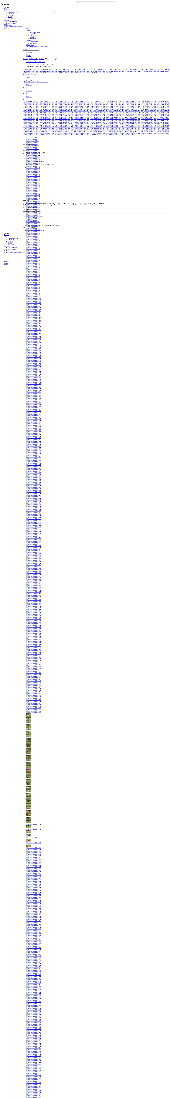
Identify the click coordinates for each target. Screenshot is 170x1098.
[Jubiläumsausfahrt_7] (32, 147)
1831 (94, 119)
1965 (68, 128)
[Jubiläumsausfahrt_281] (33, 582)
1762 (94, 114)
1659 (24, 108)
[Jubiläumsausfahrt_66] (33, 241)
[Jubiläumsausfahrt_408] (33, 852)
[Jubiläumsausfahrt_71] (33, 249)
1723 (138, 111)
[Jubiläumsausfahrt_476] (33, 960)
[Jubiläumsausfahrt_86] (33, 272)
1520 (113, 69)
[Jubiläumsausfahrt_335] (33, 668)
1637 (30, 106)
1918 (62, 125)
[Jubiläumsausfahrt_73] (33, 252)
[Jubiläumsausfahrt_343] (33, 681)
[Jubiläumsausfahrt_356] (33, 701)
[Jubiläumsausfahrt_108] (33, 307)
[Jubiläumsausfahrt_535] (33, 1054)
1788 (113, 115)
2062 (100, 135)
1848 (56, 120)
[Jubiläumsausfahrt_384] (28, 785)
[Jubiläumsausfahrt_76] (33, 257)
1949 (113, 127)
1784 (88, 115)
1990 (81, 130)
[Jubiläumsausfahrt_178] (33, 419)
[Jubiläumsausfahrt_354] (33, 698)
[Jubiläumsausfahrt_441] (33, 905)
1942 (68, 127)
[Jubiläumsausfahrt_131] (33, 344)
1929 (132, 125)
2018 (113, 131)
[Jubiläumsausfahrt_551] (33, 1079)
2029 (37, 133)
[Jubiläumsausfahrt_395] (28, 822)
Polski (6, 264)
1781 (68, 115)
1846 (43, 120)
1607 (132, 103)
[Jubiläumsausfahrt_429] (33, 886)
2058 (75, 135)
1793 (145, 115)
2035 (75, 133)
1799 (37, 117)
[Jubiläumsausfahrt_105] (33, 303)
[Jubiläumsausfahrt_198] (33, 450)
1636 (24, 106)
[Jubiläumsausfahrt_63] (33, 236)
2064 (113, 135)
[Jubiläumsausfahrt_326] (33, 654)
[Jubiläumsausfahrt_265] (33, 557)
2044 (132, 133)
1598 (75, 103)
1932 (151, 125)
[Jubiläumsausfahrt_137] (33, 353)
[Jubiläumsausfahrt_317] (33, 639)
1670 (94, 108)
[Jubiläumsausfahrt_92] (33, 282)
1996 (119, 130)
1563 (94, 72)
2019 (119, 131)
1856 (107, 120)
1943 (75, 127)
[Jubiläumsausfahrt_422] (33, 875)
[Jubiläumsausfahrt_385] (28, 788)
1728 (24, 112)
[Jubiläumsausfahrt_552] (33, 1081)
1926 (113, 125)
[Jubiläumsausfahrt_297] (33, 608)
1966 (75, 128)
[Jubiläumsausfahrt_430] (33, 887)
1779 (56, 115)
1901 (100, 123)
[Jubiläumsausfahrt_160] (33, 390)
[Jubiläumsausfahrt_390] (28, 805)
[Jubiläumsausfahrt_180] (33, 422)
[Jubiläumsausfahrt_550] (33, 1078)
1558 (62, 72)
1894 (56, 123)
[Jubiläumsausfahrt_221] (33, 487)
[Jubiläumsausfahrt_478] (33, 964)
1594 (49, 103)
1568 (30, 101)
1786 (100, 115)
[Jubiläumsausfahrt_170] (33, 406)
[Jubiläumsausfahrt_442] (33, 906)
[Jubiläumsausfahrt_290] (33, 596)
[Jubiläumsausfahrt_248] (33, 530)
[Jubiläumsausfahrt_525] (33, 1038)
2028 (30, 133)
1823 (43, 119)
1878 (100, 122)
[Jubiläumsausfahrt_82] (33, 266)
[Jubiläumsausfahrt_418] (33, 868)
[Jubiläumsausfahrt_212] (33, 473)
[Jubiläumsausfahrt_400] (28, 836)
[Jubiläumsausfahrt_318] (33, 641)
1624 (94, 104)
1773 (164, 114)
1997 (126, 130)
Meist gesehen (32, 158)
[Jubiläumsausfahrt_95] (33, 287)
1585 (139, 101)
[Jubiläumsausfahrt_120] (33, 326)
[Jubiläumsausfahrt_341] (33, 677)
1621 (75, 104)
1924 (100, 125)
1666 (68, 108)
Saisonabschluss (12, 23)
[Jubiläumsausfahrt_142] (33, 361)
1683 (30, 109)
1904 (119, 123)
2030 (43, 133)
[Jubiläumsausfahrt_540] (33, 1062)
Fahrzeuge (11, 15)
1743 (119, 112)
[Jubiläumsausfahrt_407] (33, 851)
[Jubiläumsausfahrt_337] (33, 671)
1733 (56, 112)
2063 (107, 135)
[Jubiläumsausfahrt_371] (28, 740)
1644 (75, 106)
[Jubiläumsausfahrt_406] (33, 849)
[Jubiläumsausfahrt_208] (33, 466)
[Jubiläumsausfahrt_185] (33, 430)
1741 (107, 112)
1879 (107, 122)
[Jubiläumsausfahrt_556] (33, 1087)
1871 (56, 122)
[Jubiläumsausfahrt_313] (33, 633)
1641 (56, 106)
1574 (68, 101)
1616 (43, 104)
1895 (62, 123)
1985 (49, 130)
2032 (56, 133)
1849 (62, 120)
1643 (68, 106)
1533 (49, 71)
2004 (24, 131)
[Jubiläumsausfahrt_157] (33, 385)
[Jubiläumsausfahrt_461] (33, 937)
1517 (94, 69)
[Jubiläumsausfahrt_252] (33, 536)
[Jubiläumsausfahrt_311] (33, 630)
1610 (151, 103)
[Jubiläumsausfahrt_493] (33, 987)
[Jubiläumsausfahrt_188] (33, 434)
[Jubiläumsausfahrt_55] (33, 223)
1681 (164, 108)
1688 (62, 109)
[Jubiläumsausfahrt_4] (32, 142)
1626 (107, 104)
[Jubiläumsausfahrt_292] (33, 600)
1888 (164, 122)
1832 (100, 119)
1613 (24, 104)
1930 (139, 125)
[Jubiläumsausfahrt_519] (33, 1029)
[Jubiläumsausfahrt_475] (33, 959)
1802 (56, 117)
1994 (107, 130)
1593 (43, 103)
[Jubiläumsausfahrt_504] (33, 1005)
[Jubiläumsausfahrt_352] (33, 695)
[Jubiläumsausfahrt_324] (33, 650)
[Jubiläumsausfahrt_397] (28, 827)
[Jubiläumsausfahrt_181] (33, 423)
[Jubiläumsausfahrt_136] (33, 352)
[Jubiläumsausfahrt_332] (33, 663)
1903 (113, 123)
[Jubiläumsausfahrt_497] (33, 994)
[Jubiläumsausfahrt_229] (33, 500)
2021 (132, 131)
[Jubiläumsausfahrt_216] (33, 479)
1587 (151, 101)
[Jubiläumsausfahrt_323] (33, 649)
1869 (43, 122)
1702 (151, 109)
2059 (81, 135)
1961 (43, 128)
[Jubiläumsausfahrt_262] (33, 552)
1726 (158, 111)
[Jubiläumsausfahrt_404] (28, 846)
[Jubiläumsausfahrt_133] (33, 347)
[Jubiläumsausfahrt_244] (33, 523)
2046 (145, 133)
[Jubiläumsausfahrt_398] (33, 829)
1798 (30, 117)
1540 (94, 71)
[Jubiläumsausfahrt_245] (33, 525)
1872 (62, 122)
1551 (164, 71)
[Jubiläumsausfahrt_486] (33, 976)
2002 (158, 130)
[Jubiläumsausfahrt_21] (33, 169)
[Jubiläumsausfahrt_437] (33, 898)
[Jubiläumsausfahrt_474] (33, 957)
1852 (81, 120)
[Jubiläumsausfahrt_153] (33, 379)
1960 (37, 128)
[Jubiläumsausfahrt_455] (33, 927)
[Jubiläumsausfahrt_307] (33, 623)
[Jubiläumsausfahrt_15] (33, 160)
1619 (62, 104)
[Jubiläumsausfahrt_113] (33, 315)
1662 (43, 108)
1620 (68, 104)
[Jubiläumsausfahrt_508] (33, 1011)
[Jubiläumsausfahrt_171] (33, 407)
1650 (113, 106)
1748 (151, 112)
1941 (62, 127)
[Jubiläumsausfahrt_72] (33, 250)
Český (6, 263)
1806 (81, 117)
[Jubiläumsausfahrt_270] (33, 565)
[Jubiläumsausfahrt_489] (33, 981)
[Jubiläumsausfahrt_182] (33, 425)
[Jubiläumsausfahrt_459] (33, 933)
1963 (56, 128)
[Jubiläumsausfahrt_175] (33, 414)
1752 (30, 114)
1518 (100, 69)
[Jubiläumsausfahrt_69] (33, 245)
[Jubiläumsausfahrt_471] (33, 952)
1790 (126, 115)
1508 (37, 69)
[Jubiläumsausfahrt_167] (33, 401)
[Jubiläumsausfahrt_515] (33, 1022)
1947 (100, 127)
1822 (37, 119)
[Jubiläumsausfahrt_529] (33, 1045)
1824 (49, 119)
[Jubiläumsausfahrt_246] (33, 527)
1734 (62, 112)
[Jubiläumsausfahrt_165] (33, 398)
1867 (30, 122)
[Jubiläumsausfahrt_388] (28, 798)
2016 (100, 131)
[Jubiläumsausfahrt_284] (33, 587)
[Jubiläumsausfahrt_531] (33, 1048)
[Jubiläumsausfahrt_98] (33, 292)
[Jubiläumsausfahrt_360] (33, 708)
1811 (113, 117)
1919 (68, 125)
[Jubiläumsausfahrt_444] (33, 910)
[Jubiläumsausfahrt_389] (28, 802)
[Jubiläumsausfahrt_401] (33, 838)
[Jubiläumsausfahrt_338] (33, 673)
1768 (132, 114)
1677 (139, 108)
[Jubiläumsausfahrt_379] (28, 767)
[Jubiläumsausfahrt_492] (33, 986)
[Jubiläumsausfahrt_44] (33, 206)
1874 (75, 122)
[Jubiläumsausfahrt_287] (33, 592)
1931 (145, 125)
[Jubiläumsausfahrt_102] (33, 298)
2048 (158, 133)
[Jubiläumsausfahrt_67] (33, 242)
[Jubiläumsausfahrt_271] (33, 566)
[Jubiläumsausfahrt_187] (33, 433)
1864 (158, 120)
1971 (107, 128)
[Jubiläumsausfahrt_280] (33, 581)
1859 (126, 120)
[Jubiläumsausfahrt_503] (33, 1003)
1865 (164, 120)
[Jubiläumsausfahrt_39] (33, 198)
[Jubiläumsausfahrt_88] (33, 276)
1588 (158, 101)
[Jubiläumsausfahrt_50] (33, 215)
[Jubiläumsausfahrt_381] (28, 774)
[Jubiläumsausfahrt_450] (33, 919)
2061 (94, 135)
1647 (94, 106)
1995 (113, 130)
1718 (107, 111)
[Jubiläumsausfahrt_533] (33, 1051)
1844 (30, 120)
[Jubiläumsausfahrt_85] (33, 271)
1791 (132, 115)
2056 (62, 135)
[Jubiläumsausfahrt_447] (33, 914)
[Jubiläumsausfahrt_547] (33, 1073)
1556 (49, 72)
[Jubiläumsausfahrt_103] (33, 299)
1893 (49, 123)
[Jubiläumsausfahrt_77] (33, 258)
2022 (138, 131)
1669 (88, 108)
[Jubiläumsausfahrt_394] (28, 819)
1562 (88, 72)
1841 (158, 119)
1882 (126, 122)
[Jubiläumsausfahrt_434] (33, 894)
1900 (94, 123)
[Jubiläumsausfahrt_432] (33, 890)
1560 (75, 72)
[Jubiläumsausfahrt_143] (33, 363)
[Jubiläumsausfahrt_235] (33, 509)
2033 (62, 133)
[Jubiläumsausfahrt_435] (33, 895)
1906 (132, 123)
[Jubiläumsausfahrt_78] (33, 260)
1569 (37, 101)
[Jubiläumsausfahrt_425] (33, 879)
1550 (158, 71)
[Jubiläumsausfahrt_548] (33, 1075)
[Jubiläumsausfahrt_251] (33, 535)
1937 (37, 127)
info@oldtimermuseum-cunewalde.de (33, 216)
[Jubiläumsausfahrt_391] (28, 809)
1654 (139, 106)
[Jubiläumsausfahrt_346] (33, 685)
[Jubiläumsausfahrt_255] (33, 541)
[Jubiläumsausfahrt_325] (33, 652)
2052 (37, 135)
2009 (56, 131)
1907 (139, 123)
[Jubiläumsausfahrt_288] (33, 593)
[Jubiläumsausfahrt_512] (33, 1018)
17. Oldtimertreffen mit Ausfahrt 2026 (37, 46)
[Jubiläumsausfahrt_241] (33, 519)
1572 (56, 101)
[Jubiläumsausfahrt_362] (33, 711)
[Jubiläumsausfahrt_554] (33, 1084)
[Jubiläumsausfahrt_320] (33, 644)
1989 (75, 130)
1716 (94, 111)
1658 (164, 106)
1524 (138, 69)
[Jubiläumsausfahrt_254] (33, 539)
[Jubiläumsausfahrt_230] (33, 501)
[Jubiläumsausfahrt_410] (33, 856)
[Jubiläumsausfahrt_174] (33, 412)
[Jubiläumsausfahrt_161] (33, 392)
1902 (107, 123)
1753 (37, 114)
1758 (68, 114)
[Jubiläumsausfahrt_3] (32, 141)
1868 (37, 122)
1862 (145, 120)
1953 (139, 127)
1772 (158, 114)
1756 (56, 114)
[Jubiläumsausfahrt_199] (33, 452)
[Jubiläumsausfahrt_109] (33, 309)
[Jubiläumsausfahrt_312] (33, 631)
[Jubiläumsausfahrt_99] (33, 293)
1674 (119, 108)
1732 (49, 112)
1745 (132, 112)
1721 (126, 111)
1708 (43, 111)
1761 (88, 114)
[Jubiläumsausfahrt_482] (33, 970)
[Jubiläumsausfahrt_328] (33, 657)
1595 (56, 103)
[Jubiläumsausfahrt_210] (33, 469)
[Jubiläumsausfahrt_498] (33, 995)
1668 (81, 108)
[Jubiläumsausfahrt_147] (33, 369)
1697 (119, 109)
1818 (158, 117)
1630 (132, 104)
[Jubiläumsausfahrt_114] (33, 317)
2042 (119, 133)
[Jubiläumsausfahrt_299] (33, 611)
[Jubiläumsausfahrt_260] (33, 549)
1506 (24, 69)
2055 (56, 135)
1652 (126, 106)
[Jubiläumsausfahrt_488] (33, 979)
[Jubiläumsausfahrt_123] (33, 331)
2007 (43, 131)
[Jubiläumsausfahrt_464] (33, 941)
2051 (30, 135)
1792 (139, 115)
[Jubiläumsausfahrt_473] (33, 956)
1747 (145, 112)
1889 (24, 123)
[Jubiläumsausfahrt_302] (33, 615)
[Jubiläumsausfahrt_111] (33, 312)
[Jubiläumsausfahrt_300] (33, 612)
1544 (119, 71)
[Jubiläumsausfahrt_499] (33, 997)
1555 (43, 72)
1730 (37, 112)
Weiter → (29, 85)
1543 (113, 71)
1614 (30, 104)
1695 (107, 109)
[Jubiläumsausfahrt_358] (33, 704)
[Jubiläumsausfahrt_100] (33, 295)
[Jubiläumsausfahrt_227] (33, 496)
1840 (151, 119)
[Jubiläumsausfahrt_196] (33, 447)
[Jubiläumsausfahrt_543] (33, 1067)
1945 (88, 127)
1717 (100, 111)
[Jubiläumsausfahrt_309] (33, 627)
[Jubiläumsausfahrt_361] (33, 709)
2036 (81, 133)
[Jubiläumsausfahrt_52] (33, 218)
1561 (81, 72)
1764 (107, 114)
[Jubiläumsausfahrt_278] (33, 577)
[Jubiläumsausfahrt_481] (33, 968)
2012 (75, 131)
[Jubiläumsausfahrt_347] (33, 687)
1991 (88, 130)
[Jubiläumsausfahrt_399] (28, 833)
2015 (94, 131)
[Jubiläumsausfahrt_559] (33, 1092)
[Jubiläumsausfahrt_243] (33, 522)
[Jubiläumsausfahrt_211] (33, 471)
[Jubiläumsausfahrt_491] (33, 984)
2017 (107, 131)
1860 (132, 120)
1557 (56, 72)
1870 (49, 122)
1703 (158, 109)
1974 (126, 128)
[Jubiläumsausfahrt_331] (33, 662)
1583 (126, 101)
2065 (119, 135)
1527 (158, 69)
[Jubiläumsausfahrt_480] (33, 967)
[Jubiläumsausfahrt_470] (33, 951)
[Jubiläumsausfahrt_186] (33, 431)
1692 (88, 109)
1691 (81, 109)
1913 (30, 125)
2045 (139, 133)
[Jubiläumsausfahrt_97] (33, 290)
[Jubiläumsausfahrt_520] (33, 1030)
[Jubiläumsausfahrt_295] (33, 604)
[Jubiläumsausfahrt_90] (33, 279)
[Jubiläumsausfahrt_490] (33, 983)
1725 (151, 111)
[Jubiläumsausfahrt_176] (33, 415)
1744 (126, 112)
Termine (6, 20)
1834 (113, 119)
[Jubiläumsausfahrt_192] (33, 441)
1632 (145, 104)
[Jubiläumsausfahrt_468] (33, 948)
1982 (30, 130)
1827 (68, 119)
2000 (145, 130)
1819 (164, 117)
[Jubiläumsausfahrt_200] (33, 454)
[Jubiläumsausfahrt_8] (32, 149)
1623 (88, 104)
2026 (164, 131)
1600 (88, 103)
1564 (100, 72)
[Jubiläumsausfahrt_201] (33, 455)
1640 (49, 106)
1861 (139, 120)
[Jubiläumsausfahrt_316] (33, 638)
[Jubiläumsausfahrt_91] (33, 280)
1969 (94, 128)
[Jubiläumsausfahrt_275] (33, 573)
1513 (68, 69)
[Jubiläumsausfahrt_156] (33, 384)
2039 (100, 133)
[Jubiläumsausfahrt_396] (33, 824)
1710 (56, 111)
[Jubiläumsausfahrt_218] (33, 482)
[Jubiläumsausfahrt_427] (33, 883)
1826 (62, 119)
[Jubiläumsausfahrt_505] (33, 1006)
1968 (88, 128)
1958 (24, 128)
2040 (107, 133)
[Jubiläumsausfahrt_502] (33, 1002)
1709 (49, 111)
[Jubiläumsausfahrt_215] (33, 477)
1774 (24, 115)
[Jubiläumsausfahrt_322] (33, 647)
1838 (139, 119)
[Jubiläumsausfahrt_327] (33, 655)
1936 (30, 127)
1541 (100, 71)
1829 (81, 119)
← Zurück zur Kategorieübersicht (35, 62)
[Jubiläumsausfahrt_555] (33, 1086)
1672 (107, 108)
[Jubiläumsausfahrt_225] (33, 493)
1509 (43, 69)
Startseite (6, 7)
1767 (126, 114)
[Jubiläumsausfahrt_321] (33, 646)
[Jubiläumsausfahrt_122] (33, 330)
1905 (126, 123)
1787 (107, 115)
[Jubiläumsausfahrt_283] (33, 585)
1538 (81, 71)
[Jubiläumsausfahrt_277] (33, 576)
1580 (107, 101)
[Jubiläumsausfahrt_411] (33, 857)
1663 (49, 108)
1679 (151, 108)
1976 (139, 128)
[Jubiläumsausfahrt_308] (33, 625)
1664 (56, 108)
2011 (68, 131)
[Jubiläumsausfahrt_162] (33, 393)
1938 (43, 127)
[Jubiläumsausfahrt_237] (33, 512)
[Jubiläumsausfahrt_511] (33, 1016)
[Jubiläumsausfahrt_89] (33, 277)
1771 (151, 114)
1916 (49, 125)
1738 (88, 112)
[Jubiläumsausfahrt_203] (33, 458)
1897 (75, 123)
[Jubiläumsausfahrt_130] (33, 342)
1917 (56, 125)
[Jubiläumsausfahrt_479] (33, 965)
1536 (68, 71)
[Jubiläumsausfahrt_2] (32, 139)
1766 (119, 114)
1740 (100, 112)
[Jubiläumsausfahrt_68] (33, 244)
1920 (75, 125)
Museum (6, 9)
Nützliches (11, 18)
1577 (88, 101)
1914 (37, 125)
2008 (49, 131)
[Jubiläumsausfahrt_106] (33, 304)
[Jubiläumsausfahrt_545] (33, 1070)
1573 (62, 101)
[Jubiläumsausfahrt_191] (33, 439)
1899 (88, 123)
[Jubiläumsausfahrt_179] (33, 420)
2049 (164, 133)
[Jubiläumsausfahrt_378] (28, 764)
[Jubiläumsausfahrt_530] (33, 1046)
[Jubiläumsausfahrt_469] (33, 949)
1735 (68, 112)
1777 (43, 115)
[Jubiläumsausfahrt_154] (33, 380)
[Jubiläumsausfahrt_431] (33, 889)
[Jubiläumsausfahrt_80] (33, 263)
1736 (75, 112)
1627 (113, 104)
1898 (81, 123)
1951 (126, 127)
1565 (107, 72)
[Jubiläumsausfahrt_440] (33, 903)
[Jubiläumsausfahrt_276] (33, 574)
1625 (100, 104)
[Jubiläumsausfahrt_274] (33, 571)
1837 (132, 119)
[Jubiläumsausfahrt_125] (33, 334)
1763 (100, 114)
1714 (81, 111)
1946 (94, 127)
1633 (151, 104)
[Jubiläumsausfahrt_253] (33, 538)
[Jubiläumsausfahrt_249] (33, 531)
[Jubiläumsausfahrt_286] (33, 590)
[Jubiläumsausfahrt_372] (28, 743)
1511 (56, 69)
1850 (68, 120)
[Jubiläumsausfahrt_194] (33, 444)
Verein (6, 10)
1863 (151, 120)
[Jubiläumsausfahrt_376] (28, 757)
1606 (126, 103)
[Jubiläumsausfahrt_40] (33, 199)
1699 (132, 109)
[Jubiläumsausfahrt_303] (33, 617)
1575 (75, 101)
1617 (49, 104)
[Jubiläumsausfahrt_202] (33, 457)
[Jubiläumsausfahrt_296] (33, 606)
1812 (119, 117)
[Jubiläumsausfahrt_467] (33, 946)
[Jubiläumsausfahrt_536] (33, 1056)
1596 (62, 103)
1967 (81, 128)
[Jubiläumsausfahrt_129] (33, 341)
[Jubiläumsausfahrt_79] (33, 261)
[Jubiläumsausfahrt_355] (33, 700)
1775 (30, 115)
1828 (75, 119)
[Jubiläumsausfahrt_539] (33, 1060)
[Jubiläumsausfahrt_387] (28, 795)
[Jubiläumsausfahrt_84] (33, 269)
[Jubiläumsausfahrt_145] (33, 366)
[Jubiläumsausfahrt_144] (33, 365)
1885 (145, 122)
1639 (43, 106)
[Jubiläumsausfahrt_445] (33, 911)
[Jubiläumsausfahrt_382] (28, 778)
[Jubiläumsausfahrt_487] (33, 978)
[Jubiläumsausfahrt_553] (33, 1083)
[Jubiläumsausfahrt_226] (33, 495)
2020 (126, 131)
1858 (119, 120)
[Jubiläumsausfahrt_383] (28, 781)
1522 (126, 69)
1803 (62, 117)
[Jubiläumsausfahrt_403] (33, 843)
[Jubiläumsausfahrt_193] (33, 442)
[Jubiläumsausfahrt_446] (33, 913)
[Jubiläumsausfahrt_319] (33, 642)
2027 (24, 133)
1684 (37, 109)
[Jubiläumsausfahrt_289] (33, 595)
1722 (132, 111)
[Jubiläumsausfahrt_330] (33, 660)
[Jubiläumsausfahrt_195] (33, 446)
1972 (113, 128)
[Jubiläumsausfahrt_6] (32, 145)
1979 (158, 128)
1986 (56, 130)
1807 (88, 117)
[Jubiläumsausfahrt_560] (33, 1094)
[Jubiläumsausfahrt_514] (33, 1021)
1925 (107, 125)
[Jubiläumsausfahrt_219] (33, 484)
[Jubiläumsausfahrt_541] (33, 1064)
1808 (94, 117)
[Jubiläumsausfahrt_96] (33, 288)
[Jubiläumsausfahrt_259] (33, 547)
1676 (132, 108)
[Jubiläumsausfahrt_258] (33, 546)
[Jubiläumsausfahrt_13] (33, 157)
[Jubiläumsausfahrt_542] (33, 1065)
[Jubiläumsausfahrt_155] (33, 382)
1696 (113, 109)
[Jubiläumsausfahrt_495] (33, 991)
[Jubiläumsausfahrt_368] (28, 730)
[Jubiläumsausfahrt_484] (33, 973)
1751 (24, 114)
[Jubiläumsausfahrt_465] (33, 943)
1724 (145, 111)
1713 (75, 111)
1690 (75, 109)
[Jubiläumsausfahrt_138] (33, 355)
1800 (43, 117)
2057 (68, 135)
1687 (56, 109)
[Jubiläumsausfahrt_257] (33, 544)
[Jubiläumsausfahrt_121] (33, 328)
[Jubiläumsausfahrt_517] (33, 1025)
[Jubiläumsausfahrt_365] (28, 719)
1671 (100, 108)
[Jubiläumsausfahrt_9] (32, 150)
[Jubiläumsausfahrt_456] (33, 929)
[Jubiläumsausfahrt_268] (33, 561)
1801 (49, 117)
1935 (24, 127)
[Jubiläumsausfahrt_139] (33, 357)
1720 (119, 111)
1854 (94, 120)
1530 (30, 71)
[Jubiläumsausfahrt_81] (33, 265)
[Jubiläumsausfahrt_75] (33, 255)
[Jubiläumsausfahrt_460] (33, 935)
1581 (113, 101)
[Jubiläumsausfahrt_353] (33, 696)
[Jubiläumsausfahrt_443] (33, 908)
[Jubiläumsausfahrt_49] (33, 214)
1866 (24, 122)
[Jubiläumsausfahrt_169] (33, 404)
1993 (100, 130)
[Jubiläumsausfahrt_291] (33, 598)
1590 (24, 103)
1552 (24, 72)
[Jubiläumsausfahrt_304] (33, 619)
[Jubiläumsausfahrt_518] (33, 1027)
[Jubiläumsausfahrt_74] (33, 253)
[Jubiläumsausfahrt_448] (33, 916)
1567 (24, 101)
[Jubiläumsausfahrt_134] (33, 349)
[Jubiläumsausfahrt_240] (33, 517)
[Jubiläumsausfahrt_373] (28, 747)
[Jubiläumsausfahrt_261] (33, 550)
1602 (100, 103)
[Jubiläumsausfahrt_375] (28, 754)
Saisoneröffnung (12, 21)
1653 (132, 106)
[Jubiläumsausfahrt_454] (33, 925)
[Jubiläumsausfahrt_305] (33, 620)
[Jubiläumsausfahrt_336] (33, 669)
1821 (30, 119)
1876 (88, 122)
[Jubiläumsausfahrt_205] (33, 461)
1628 (119, 104)
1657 (158, 106)
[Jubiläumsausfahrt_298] (33, 609)
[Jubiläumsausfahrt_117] (33, 322)
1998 (132, 130)
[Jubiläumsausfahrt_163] (33, 395)
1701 (145, 109)
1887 (158, 122)
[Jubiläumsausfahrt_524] (33, 1037)
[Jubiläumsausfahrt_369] (28, 733)
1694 (100, 109)
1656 (151, 106)
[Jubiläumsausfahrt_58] (33, 228)
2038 (94, 133)
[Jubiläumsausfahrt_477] (33, 962)
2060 (88, 135)
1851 (75, 120)
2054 (49, 135)
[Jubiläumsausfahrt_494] (33, 989)
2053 (43, 135)
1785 (94, 115)
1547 (139, 71)
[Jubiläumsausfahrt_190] (33, 438)
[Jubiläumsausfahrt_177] (33, 417)
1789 (119, 115)
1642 (62, 106)
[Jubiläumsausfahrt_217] (33, 481)
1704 (164, 109)
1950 (119, 127)
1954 (145, 127)
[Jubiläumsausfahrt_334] (33, 666)
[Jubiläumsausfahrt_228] (33, 498)
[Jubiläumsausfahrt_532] (33, 1049)
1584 (132, 101)
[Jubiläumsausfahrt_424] (33, 878)
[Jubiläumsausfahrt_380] (28, 771)
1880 (113, 122)
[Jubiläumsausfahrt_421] (33, 873)
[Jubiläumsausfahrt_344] (33, 682)
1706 (30, 111)
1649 (107, 106)
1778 (49, 115)
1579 (100, 101)
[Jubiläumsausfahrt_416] (33, 865)
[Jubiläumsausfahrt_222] (33, 488)
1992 (94, 130)
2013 (81, 131)
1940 (56, 127)
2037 (88, 133)
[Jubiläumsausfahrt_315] (33, 636)
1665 (62, 108)
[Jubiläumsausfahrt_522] (33, 1033)
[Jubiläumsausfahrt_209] (33, 468)
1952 (132, 127)
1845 (37, 120)
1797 (24, 117)
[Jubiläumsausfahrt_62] (33, 234)
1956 (158, 127)
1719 (113, 111)
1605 (119, 103)
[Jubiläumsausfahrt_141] (33, 360)
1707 (37, 111)
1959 (30, 128)
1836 (126, 119)
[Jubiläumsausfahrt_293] (33, 601)
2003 (164, 130)
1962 (49, 128)
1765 (113, 114)
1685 (43, 109)
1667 (75, 108)
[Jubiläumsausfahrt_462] (33, 938)
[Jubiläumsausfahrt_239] (33, 515)
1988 (68, 130)
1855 (100, 120)
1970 (100, 128)
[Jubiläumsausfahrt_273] (33, 569)
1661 (37, 108)
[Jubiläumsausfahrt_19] (33, 166)
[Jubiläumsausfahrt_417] (33, 867)
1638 (37, 106)
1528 (164, 69)
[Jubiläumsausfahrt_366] (28, 723)
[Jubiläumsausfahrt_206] (33, 463)
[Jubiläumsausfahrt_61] (29, 74)
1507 (30, 69)
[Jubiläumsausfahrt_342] (33, 679)
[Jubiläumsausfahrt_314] (33, 635)
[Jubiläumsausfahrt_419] (33, 870)
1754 (43, 114)
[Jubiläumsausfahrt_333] (33, 665)
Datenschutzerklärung (32, 221)
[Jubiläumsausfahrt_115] (33, 319)
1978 (151, 128)
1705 (24, 111)
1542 (107, 71)
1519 (107, 69)
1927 (119, 125)
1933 (158, 125)
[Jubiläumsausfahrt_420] (33, 871)
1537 (75, 71)
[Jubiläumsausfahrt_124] (33, 333)
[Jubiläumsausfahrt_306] (33, 622)
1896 (68, 123)
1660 (30, 108)
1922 (88, 125)
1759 (75, 114)
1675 (126, 108)
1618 (56, 104)
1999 (139, 130)
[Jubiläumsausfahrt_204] (33, 460)
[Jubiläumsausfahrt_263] (33, 554)
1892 (43, 123)
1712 (68, 111)
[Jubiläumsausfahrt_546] (33, 1072)
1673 (113, 108)
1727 (164, 111)
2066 (126, 135)
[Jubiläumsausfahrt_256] (33, 542)
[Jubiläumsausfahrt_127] (33, 338)
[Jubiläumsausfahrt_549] (33, 1076)
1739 (94, 112)
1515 (81, 69)
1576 (81, 101)
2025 (158, 131)
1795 (158, 115)
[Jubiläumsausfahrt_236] (33, 511)
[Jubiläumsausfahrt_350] (33, 692)
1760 (81, 114)
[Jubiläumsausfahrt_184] (33, 428)
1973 (119, 128)
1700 (139, 109)
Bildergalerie (7, 25)
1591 (30, 103)
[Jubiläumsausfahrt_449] (33, 917)
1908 (145, 123)
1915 (43, 125)
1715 (87, 111)
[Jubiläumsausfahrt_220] (33, 485)
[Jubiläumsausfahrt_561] (33, 1095)
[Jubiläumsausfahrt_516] (33, 1024)
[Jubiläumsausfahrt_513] (33, 1019)
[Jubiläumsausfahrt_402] (28, 841)
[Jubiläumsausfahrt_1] (32, 138)
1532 (43, 71)
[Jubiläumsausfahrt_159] (33, 388)
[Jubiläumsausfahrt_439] (33, 902)
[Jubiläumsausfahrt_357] (33, 703)
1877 (94, 122)
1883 (132, 122)
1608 (139, 103)
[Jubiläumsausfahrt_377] (28, 761)
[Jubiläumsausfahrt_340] (33, 676)
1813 (126, 117)
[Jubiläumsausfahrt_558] (33, 1091)
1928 (126, 125)
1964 (62, 128)
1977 (145, 128)
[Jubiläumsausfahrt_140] (33, 358)
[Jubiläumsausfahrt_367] (28, 726)
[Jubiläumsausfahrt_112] (33, 314)
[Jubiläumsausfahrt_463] (33, 940)
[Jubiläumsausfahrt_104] (33, 301)
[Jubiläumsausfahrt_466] (33, 944)
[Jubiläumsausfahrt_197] (33, 449)
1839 (145, 119)
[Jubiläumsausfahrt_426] (33, 881)
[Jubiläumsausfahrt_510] (33, 1014)
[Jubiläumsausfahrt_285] (33, 588)
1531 (37, 71)
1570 (43, 101)
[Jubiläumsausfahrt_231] (33, 503)
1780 (62, 115)
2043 (126, 133)
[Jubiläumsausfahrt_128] (33, 339)
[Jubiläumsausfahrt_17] (33, 163)
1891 (37, 123)
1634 (158, 104)
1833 (107, 119)
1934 (164, 125)
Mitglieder (11, 13)
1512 (62, 69)
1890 (30, 123)
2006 (37, 131)
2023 (145, 131)
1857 (113, 120)
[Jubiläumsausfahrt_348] (33, 689)
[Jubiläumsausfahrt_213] (33, 474)
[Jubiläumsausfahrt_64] (33, 238)
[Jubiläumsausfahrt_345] (33, 684)
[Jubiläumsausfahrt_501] (33, 1000)
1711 (62, 111)
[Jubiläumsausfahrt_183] (33, 427)
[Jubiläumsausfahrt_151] (33, 376)
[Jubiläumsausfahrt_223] (33, 490)
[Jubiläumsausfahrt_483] (33, 971)
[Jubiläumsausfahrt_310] (33, 628)
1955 (151, 127)
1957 (164, 127)
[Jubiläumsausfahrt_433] (33, 892)
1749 (158, 112)
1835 (119, 119)
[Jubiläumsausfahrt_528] (33, 1043)
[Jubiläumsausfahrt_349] (33, 690)
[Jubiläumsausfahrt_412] (33, 859)
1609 (145, 103)
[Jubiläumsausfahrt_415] (33, 863)
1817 (151, 117)
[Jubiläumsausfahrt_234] (33, 508)
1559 (68, 72)
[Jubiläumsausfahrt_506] (33, 1008)
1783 (81, 115)
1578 (94, 101)
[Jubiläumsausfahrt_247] (33, 528)
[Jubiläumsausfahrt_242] (33, 520)
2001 (151, 130)
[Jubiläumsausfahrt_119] (33, 325)
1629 (126, 104)
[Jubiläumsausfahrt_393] (28, 816)
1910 (158, 123)
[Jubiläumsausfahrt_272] (33, 568)
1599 (81, 103)
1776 (37, 115)
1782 (75, 115)
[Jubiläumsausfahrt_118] (33, 323)
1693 (94, 109)
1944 (81, 127)
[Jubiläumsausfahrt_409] (33, 854)
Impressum (29, 219)
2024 (151, 131)
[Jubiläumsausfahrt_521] (33, 1032)
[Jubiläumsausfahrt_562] (33, 1097)
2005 (30, 131)
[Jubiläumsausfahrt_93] (33, 284)
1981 (24, 130)
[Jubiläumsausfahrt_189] (33, 436)
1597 (68, 103)
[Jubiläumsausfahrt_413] (33, 860)
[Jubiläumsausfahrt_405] (33, 848)
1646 (88, 106)
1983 (37, 130)
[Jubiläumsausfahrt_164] (33, 396)
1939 (49, 127)
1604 (113, 103)
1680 (158, 108)
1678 (145, 108)
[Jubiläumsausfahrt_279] (33, 579)
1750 (164, 112)
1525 (145, 69)
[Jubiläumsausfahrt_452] (33, 922)
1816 (145, 117)
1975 (132, 128)
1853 (88, 120)
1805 (75, 117)
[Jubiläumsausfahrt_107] (33, 306)
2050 (24, 135)
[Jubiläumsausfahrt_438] (33, 900)
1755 (49, 114)
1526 (151, 69)
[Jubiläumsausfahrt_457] (33, 930)
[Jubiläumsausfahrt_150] (33, 374)
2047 (151, 133)
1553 (30, 72)
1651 (119, 106)
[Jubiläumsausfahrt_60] (33, 231)
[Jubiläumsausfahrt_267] (33, 560)
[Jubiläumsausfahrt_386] (28, 791)
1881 (119, 122)
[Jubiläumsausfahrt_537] (33, 1057)
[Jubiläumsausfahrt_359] (33, 706)
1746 (139, 112)
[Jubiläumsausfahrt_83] (33, 268)
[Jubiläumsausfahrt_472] (33, 954)
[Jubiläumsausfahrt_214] (33, 476)
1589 (164, 101)
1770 (145, 114)
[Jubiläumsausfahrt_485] (33, 975)
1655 (145, 106)
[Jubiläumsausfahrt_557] (33, 1089)
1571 (49, 101)
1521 (119, 69)
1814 (132, 117)
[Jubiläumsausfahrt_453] (33, 924)
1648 (100, 106)
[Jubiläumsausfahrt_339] (33, 674)
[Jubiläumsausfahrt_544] (33, 1068)
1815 (138, 117)
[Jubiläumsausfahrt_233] (33, 506)
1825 (56, 119)
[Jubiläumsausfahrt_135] (33, 350)
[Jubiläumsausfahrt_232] (33, 504)
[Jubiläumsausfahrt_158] (33, 387)
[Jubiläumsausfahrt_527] (33, 1041)
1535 (62, 71)
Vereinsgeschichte (13, 12)
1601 (94, 103)
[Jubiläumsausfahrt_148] (33, 371)
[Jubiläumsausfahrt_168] (33, 403)
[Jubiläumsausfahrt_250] (33, 533)
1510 (49, 69)
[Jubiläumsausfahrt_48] (33, 212)
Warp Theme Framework (37, 230)
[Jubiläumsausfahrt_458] (33, 932)
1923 (94, 125)
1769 (139, 114)
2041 (113, 133)
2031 (49, 133)
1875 (81, 122)
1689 (68, 109)
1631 (139, 104)
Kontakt (10, 17)
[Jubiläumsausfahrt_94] (33, 285)
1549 (151, 71)
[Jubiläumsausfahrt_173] (33, 411)
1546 (132, 71)
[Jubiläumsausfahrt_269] (33, 563)
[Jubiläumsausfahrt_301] (33, 614)
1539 (88, 71)
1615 (37, 104)
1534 (56, 71)
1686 (49, 109)
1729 (30, 112)
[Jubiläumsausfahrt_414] (33, 862)
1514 (75, 69)
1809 (100, 117)
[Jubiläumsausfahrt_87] (33, 274)
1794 (151, 115)
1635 (164, 104)
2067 (132, 135)
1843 (24, 120)
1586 (145, 101)
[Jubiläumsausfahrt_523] (33, 1035)
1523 (132, 69)
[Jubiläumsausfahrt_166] (33, 400)
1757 (62, 114)
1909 (151, 123)
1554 (37, 72)
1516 (87, 69)
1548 (145, 71)
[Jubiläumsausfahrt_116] (33, 320)
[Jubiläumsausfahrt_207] (33, 465)
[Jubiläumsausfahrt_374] (28, 750)
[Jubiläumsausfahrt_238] (33, 514)
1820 (24, 119)
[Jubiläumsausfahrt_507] (33, 1010)
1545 (126, 71)
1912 (24, 125)
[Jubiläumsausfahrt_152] (33, 377)
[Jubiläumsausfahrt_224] (33, 492)
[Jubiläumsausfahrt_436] (33, 897)
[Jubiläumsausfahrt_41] (33, 201)
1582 (119, 101)
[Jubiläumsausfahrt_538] (33, 1059)
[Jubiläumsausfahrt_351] (33, 693)
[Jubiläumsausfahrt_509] (33, 1013)
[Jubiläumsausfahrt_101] (33, 296)
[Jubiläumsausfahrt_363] (33, 712)
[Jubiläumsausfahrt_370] (28, 736)
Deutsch (6, 261)
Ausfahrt (41, 59)
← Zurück (29, 77)
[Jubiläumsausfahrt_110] (33, 311)
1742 (113, 112)
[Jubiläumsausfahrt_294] (33, 603)
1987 (62, 130)
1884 (139, 122)
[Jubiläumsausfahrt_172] (33, 409)
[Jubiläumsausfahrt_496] (33, 992)
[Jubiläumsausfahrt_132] (33, 346)
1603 (107, 103)
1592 (37, 103)
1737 (81, 112)
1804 (68, 117)
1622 (81, 104)
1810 (107, 117)
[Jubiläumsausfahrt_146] (33, 368)
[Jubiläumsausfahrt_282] (33, 584)
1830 (88, 119)
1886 (151, 122)
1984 (43, 130)
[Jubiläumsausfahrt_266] (33, 558)
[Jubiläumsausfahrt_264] (33, 555)
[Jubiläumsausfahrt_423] (33, 876)
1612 (164, 103)
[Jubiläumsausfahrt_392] (28, 812)
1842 (164, 119)
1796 (164, 115)
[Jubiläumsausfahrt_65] (33, 239)
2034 (68, 133)
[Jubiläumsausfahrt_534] (33, 1052)
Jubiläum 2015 (33, 59)
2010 (62, 131)
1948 (107, 127)
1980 (164, 128)
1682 (24, 109)
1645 (81, 106)
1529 (24, 71)
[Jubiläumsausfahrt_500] (33, 998)
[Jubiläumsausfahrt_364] (28, 716)
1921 (81, 125)
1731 (43, 112)
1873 (68, 122)
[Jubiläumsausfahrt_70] (33, 247)
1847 (49, 120)
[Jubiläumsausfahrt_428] (33, 884)
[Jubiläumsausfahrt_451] (33, 921)
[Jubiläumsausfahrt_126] (33, 336)
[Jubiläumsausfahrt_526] (33, 1040)
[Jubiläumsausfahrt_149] (33, 373)
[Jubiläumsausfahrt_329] (33, 658)
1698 (126, 109)
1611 (158, 103)
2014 (87, 131)
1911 (164, 123)
